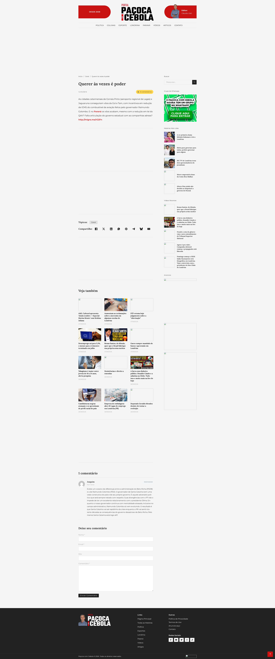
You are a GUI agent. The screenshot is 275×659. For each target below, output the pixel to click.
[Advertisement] (137, 54)
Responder (148, 482)
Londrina (135, 25)
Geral (87, 76)
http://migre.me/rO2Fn (90, 119)
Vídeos (156, 25)
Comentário (84, 564)
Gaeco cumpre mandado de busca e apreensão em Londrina (142, 345)
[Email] (148, 229)
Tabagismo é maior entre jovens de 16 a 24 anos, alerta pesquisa (88, 373)
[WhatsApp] (118, 229)
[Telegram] (133, 229)
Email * (81, 544)
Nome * (81, 535)
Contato (178, 25)
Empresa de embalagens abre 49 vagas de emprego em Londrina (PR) (115, 406)
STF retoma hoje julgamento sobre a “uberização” (138, 315)
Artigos (167, 25)
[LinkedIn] (111, 229)
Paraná (146, 25)
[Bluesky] (141, 229)
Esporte (123, 25)
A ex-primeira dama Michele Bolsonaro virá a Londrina (186, 137)
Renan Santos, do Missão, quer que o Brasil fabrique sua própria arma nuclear (115, 345)
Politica (100, 25)
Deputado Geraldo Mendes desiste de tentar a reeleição (142, 406)
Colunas (111, 25)
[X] (103, 229)
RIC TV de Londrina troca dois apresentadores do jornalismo (186, 163)
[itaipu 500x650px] (180, 300)
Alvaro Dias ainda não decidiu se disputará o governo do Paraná (185, 188)
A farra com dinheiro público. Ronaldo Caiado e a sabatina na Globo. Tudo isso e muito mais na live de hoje (142, 376)
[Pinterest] (126, 229)
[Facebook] (96, 229)
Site (80, 554)
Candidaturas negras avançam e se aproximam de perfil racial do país (88, 406)
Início (80, 76)
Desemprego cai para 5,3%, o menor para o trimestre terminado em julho (89, 345)
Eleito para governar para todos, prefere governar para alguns (186, 150)
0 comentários (146, 92)
